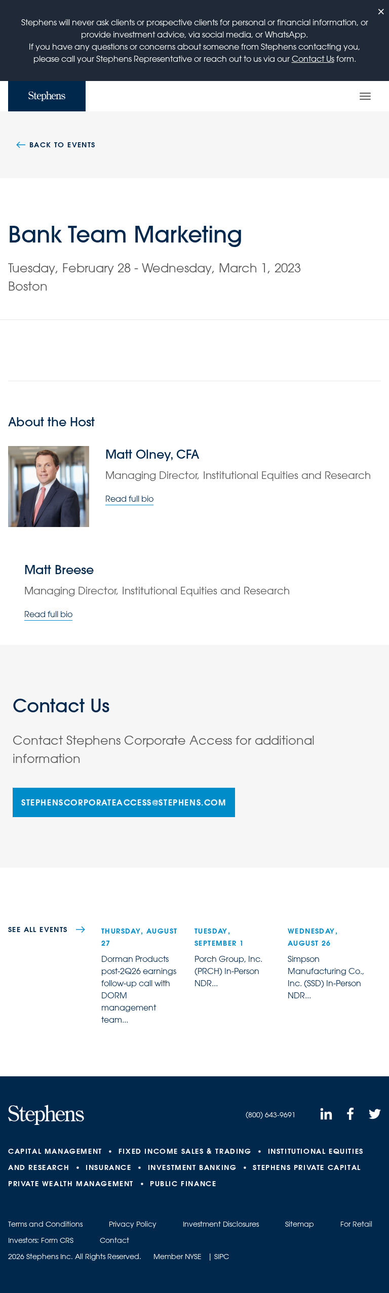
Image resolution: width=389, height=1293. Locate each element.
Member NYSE (177, 1256)
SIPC (221, 1256)
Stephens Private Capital (307, 1167)
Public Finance (183, 1183)
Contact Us (313, 59)
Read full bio (129, 499)
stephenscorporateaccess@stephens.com (123, 802)
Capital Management (55, 1151)
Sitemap (299, 1224)
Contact (114, 1240)
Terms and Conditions (45, 1224)
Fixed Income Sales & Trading (185, 1151)
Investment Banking (192, 1167)
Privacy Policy (133, 1224)
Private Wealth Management (71, 1183)
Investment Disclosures (221, 1224)
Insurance (108, 1167)
